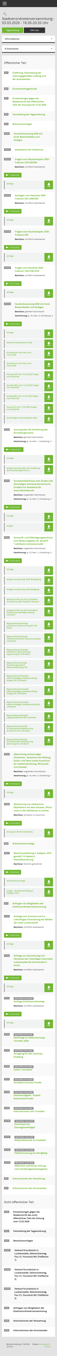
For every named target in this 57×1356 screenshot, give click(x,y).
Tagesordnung (12, 30)
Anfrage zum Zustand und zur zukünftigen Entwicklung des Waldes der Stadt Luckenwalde (33, 919)
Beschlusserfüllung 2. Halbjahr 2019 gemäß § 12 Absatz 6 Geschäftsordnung (32, 856)
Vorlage (10, 332)
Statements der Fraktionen (29, 149)
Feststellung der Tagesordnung (28, 114)
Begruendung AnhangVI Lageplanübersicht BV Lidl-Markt (21, 716)
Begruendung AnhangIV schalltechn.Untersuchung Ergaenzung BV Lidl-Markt (18, 652)
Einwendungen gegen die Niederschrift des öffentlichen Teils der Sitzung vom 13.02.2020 (29, 101)
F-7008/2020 (14, 175)
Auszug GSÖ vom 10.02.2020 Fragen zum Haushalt (23, 375)
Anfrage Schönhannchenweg (29, 1001)
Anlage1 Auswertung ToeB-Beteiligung (24, 579)
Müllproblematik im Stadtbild (30, 1140)
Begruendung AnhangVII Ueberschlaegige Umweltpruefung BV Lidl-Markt (23, 704)
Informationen (12, 38)
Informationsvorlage (23, 843)
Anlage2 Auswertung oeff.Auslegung (23, 589)
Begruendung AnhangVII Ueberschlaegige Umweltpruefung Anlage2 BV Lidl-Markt (22, 691)
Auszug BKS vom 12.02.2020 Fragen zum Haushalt (22, 397)
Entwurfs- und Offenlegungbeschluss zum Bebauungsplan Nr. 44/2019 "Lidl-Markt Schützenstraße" (33, 540)
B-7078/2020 (14, 784)
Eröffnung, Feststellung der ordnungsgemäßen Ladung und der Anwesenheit (29, 76)
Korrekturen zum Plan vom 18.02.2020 (19, 364)
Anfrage (10, 184)
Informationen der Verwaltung (28, 1178)
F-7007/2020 (14, 978)
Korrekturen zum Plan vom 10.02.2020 (19, 353)
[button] (48, 185)
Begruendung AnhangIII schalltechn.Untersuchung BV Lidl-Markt (22, 625)
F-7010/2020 (14, 247)
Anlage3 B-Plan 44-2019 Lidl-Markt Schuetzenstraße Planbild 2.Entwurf (23, 600)
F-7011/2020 (14, 283)
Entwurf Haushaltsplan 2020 (19, 342)
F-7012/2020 (14, 1014)
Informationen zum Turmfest (29, 1111)
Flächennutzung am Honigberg (30, 1152)
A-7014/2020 (14, 823)
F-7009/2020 (14, 211)
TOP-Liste (34, 30)
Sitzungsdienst (45, 1345)
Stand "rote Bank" (23, 1069)
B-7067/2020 (14, 324)
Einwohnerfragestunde (24, 88)
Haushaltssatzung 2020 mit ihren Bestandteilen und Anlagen (28, 137)
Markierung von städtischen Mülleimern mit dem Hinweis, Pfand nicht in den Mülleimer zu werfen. (33, 807)
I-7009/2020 (14, 872)
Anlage (10, 526)
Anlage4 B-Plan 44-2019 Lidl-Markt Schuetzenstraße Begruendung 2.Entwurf (22, 612)
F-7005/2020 (14, 935)
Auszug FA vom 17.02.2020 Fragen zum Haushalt (22, 408)
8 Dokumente (11, 48)
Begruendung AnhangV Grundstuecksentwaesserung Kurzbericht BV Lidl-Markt (20, 728)
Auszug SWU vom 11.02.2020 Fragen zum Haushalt (23, 386)
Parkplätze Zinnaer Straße (27, 1082)
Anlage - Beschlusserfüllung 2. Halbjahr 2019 (20, 892)
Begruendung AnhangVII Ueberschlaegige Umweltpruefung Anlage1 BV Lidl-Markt (22, 678)
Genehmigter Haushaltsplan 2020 (22, 418)
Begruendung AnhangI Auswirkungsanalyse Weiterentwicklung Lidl (17, 665)
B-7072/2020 (14, 560)
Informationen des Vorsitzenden (29, 1188)
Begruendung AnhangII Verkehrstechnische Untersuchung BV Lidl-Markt (24, 638)
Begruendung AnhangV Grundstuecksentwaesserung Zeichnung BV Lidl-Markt (20, 741)
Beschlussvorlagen (22, 124)
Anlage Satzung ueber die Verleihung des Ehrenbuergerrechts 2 (23, 469)
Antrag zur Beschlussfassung (20, 832)
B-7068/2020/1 (15, 449)
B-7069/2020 (14, 507)
